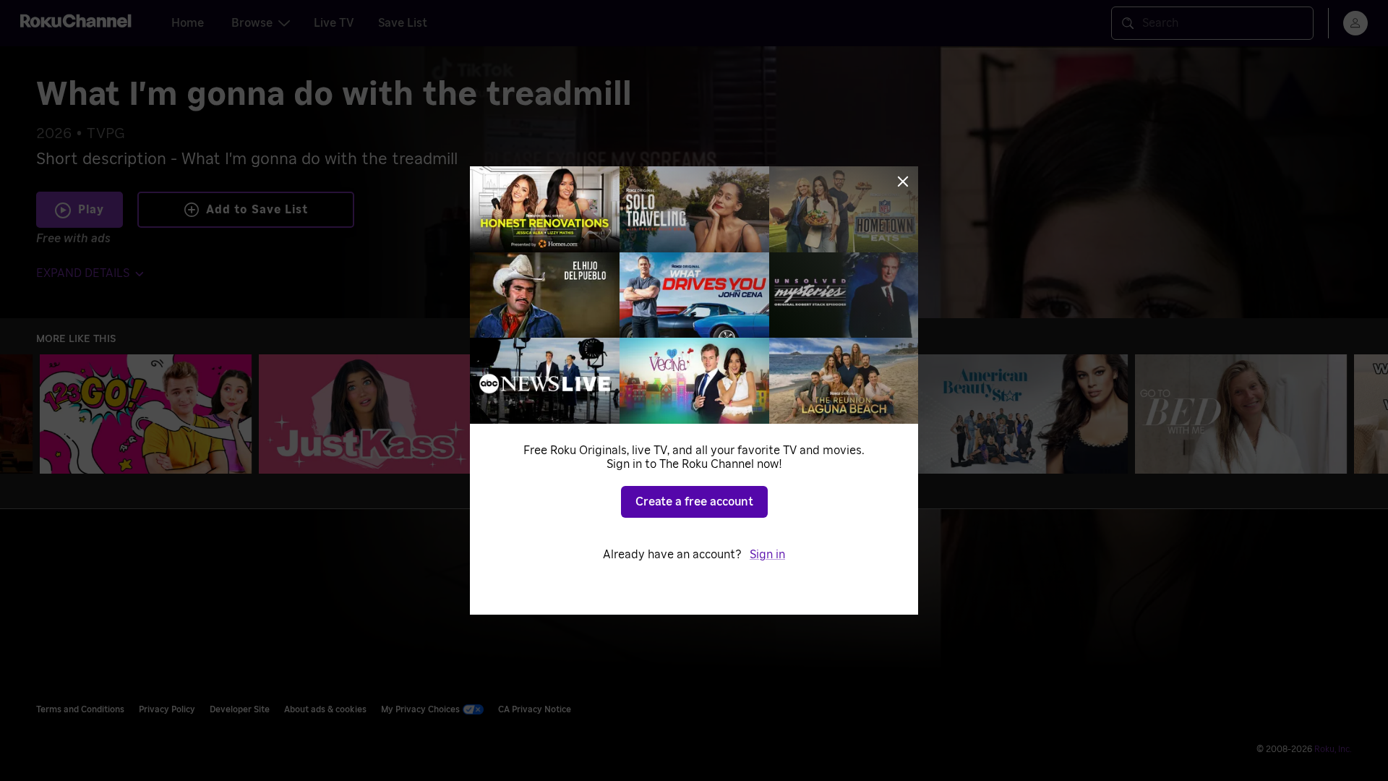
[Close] (902, 181)
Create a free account (694, 502)
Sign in (767, 554)
